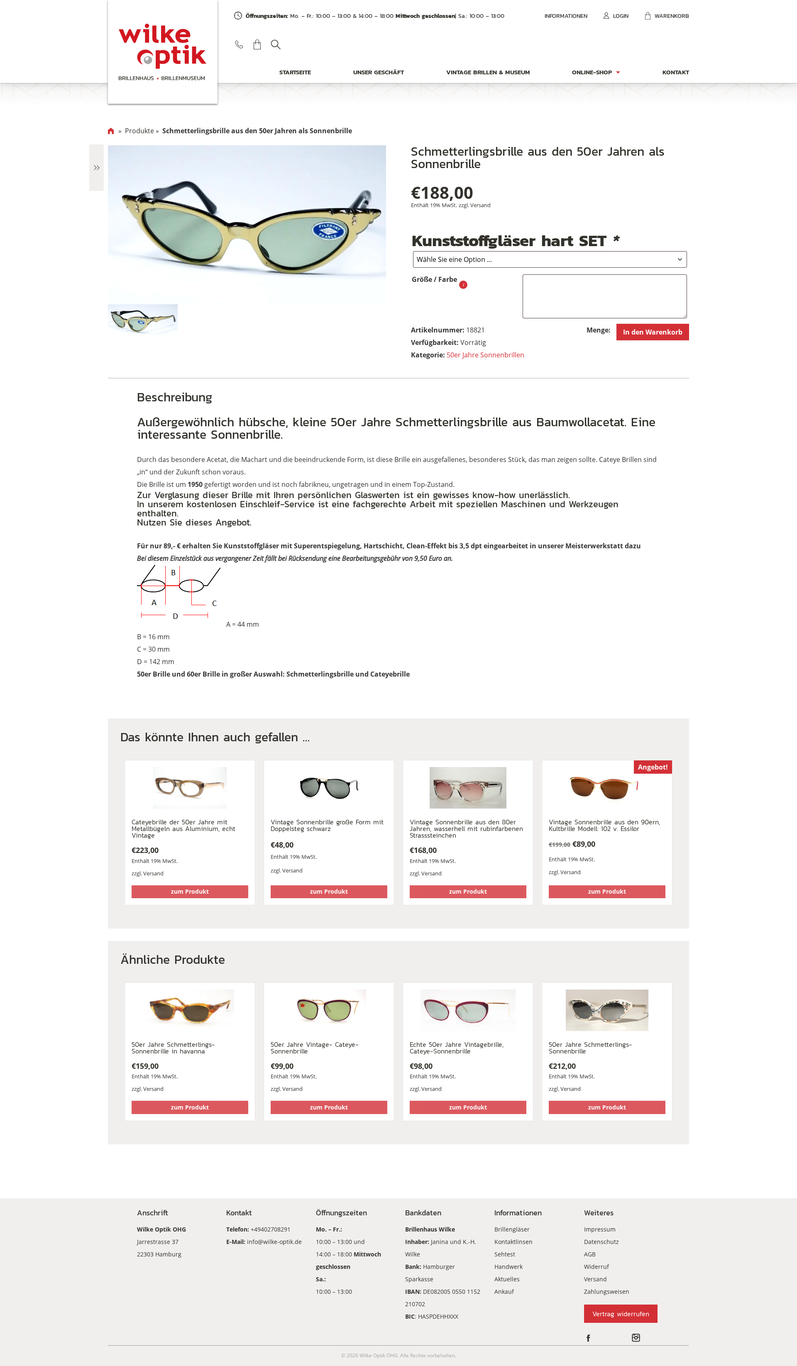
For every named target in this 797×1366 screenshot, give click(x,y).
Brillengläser (512, 1229)
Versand (480, 205)
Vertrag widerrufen (620, 1314)
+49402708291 (271, 1229)
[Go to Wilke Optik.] (111, 131)
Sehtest (504, 1254)
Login (620, 16)
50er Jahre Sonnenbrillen (485, 354)
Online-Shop (592, 72)
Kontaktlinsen (513, 1242)
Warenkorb (672, 16)
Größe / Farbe (434, 279)
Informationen (566, 16)
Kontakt (676, 72)
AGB (590, 1254)
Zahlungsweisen (606, 1291)
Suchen (276, 44)
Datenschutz (601, 1242)
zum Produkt (190, 891)
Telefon (239, 44)
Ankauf (504, 1291)
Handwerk (508, 1267)
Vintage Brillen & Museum (488, 72)
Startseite (295, 72)
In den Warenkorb (652, 332)
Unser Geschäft (378, 72)
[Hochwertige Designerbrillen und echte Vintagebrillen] (163, 52)
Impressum (600, 1229)
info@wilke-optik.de (274, 1242)
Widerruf (596, 1267)
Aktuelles (507, 1279)
